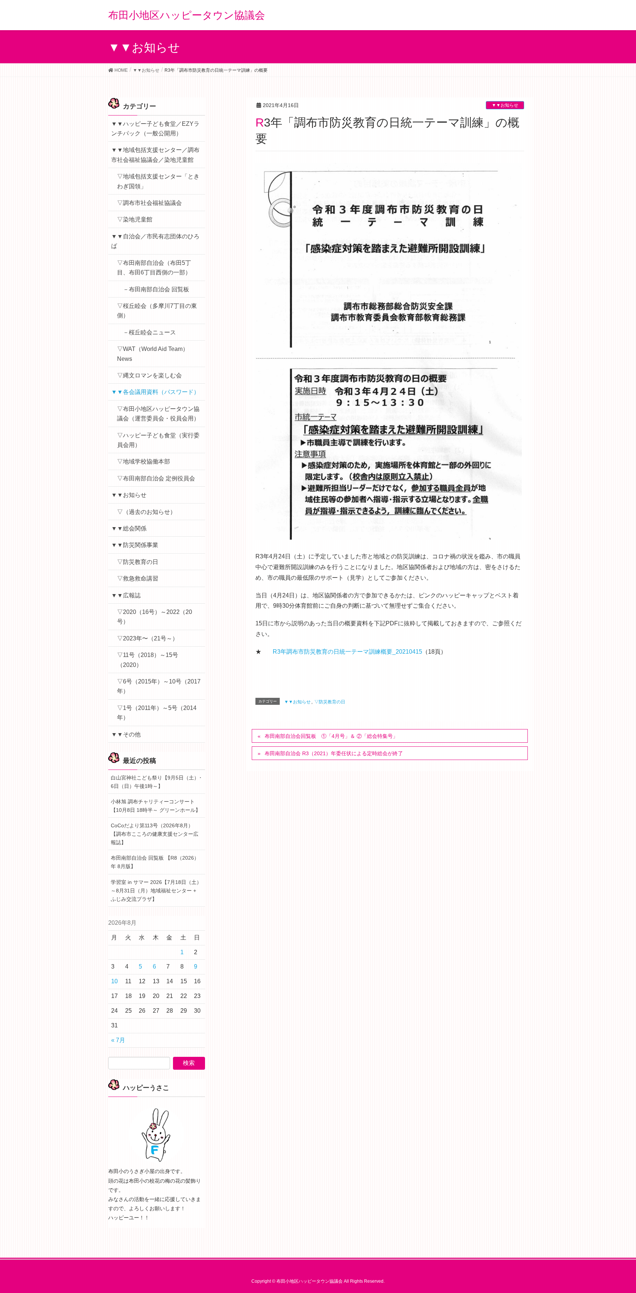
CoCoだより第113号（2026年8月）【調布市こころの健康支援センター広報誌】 (154, 834)
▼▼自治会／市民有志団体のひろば (155, 241)
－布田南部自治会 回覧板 (156, 289)
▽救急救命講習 (137, 578)
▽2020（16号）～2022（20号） (154, 617)
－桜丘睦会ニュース (149, 332)
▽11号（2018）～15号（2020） (147, 660)
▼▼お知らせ (505, 105)
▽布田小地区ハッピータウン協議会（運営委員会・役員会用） (158, 414)
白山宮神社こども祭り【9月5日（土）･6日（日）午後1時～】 (156, 782)
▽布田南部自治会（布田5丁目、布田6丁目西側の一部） (154, 268)
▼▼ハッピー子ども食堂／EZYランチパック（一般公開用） (155, 128)
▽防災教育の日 (329, 701)
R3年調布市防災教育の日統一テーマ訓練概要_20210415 (347, 652)
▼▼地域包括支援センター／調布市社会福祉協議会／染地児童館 (155, 155)
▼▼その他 (126, 734)
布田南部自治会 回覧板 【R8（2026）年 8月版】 (155, 862)
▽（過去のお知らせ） (146, 512)
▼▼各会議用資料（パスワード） (155, 392)
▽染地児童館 (134, 219)
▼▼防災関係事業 (134, 545)
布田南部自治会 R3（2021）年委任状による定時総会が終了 (334, 753)
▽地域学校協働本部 (143, 461)
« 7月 (118, 1040)
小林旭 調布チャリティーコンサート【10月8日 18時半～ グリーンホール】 (156, 806)
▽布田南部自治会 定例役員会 (156, 478)
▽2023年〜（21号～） (147, 638)
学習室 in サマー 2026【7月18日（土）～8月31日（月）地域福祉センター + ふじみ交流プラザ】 (156, 890)
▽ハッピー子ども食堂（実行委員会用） (158, 440)
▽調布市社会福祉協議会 (149, 203)
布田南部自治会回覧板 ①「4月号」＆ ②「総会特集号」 (331, 736)
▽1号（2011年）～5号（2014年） (157, 713)
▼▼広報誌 (126, 595)
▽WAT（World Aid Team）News (152, 354)
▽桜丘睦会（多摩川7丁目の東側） (157, 311)
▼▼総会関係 (128, 528)
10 (114, 981)
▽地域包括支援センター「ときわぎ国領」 (158, 181)
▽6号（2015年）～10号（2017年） (159, 686)
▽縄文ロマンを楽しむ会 (149, 375)
